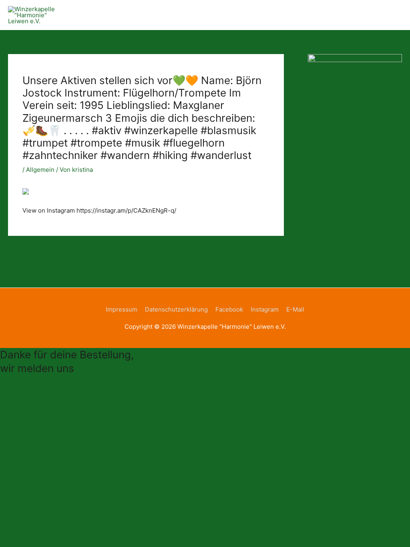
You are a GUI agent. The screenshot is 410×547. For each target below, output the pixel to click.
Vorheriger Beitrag (38, 255)
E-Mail (295, 309)
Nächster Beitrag (255, 255)
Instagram (265, 309)
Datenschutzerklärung (176, 309)
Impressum (121, 309)
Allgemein (40, 169)
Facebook (229, 309)
